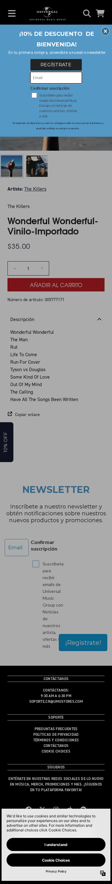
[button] (105, 31)
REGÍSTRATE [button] (56, 64)
